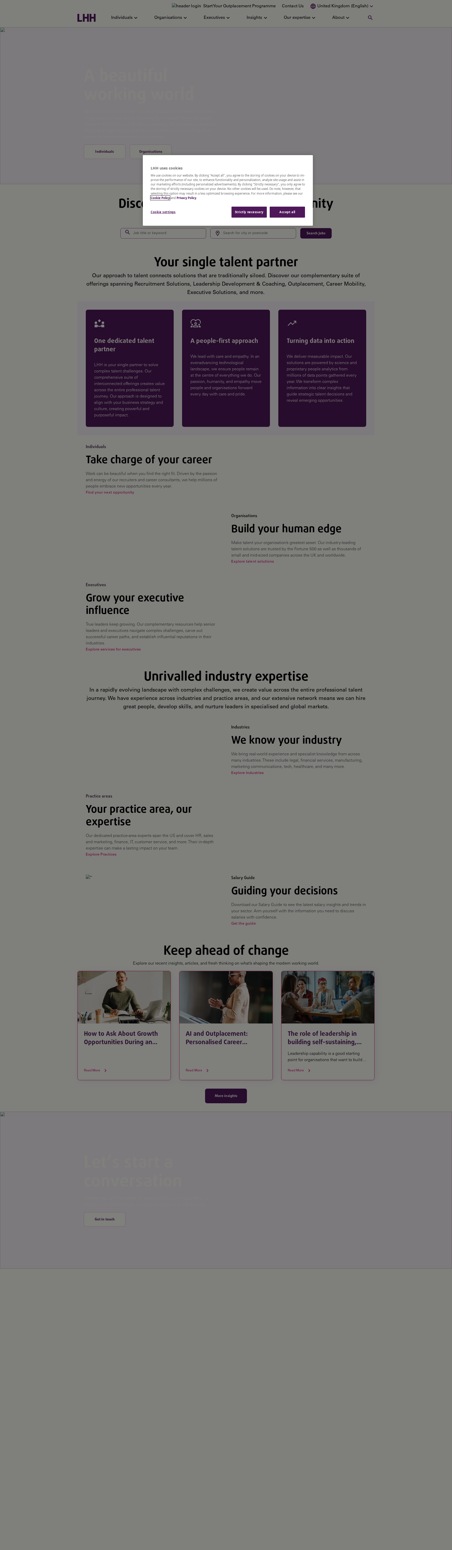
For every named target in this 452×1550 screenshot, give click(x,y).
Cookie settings (163, 212)
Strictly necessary (249, 212)
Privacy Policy (186, 198)
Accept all (287, 212)
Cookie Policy (160, 198)
